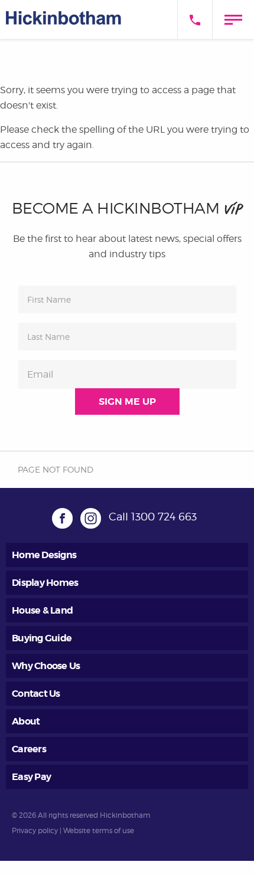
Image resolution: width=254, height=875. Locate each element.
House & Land (42, 610)
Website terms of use (98, 830)
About (26, 721)
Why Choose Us (46, 666)
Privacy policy (35, 830)
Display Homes (45, 582)
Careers (29, 749)
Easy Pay (31, 777)
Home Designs (44, 555)
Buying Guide (41, 638)
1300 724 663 (164, 516)
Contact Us (36, 693)
